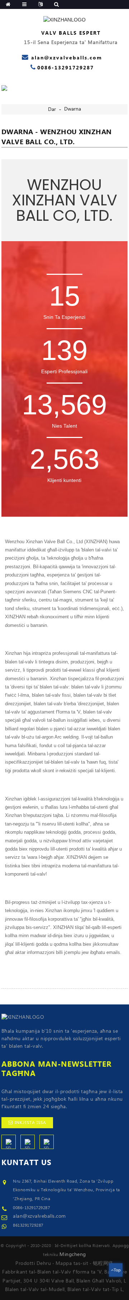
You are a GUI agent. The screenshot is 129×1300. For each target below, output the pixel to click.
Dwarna (72, 109)
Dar (52, 109)
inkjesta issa (30, 1122)
